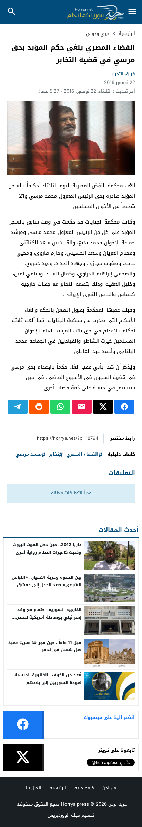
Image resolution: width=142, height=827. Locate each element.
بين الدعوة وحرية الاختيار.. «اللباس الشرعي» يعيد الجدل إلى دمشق (46, 581)
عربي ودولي (98, 33)
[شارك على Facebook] (124, 406)
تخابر (54, 454)
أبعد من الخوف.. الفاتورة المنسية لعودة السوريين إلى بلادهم (47, 678)
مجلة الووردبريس (64, 815)
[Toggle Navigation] (132, 12)
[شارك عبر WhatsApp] (60, 406)
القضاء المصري (82, 454)
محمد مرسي (28, 454)
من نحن (109, 787)
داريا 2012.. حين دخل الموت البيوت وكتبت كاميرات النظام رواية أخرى (47, 548)
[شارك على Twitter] (103, 406)
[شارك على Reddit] (39, 406)
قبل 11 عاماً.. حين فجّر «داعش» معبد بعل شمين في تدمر (44, 646)
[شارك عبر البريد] (81, 406)
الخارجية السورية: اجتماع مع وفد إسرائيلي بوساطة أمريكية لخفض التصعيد (48, 617)
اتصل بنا (33, 787)
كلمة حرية (84, 787)
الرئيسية (58, 787)
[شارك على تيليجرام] (17, 406)
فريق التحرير (123, 73)
